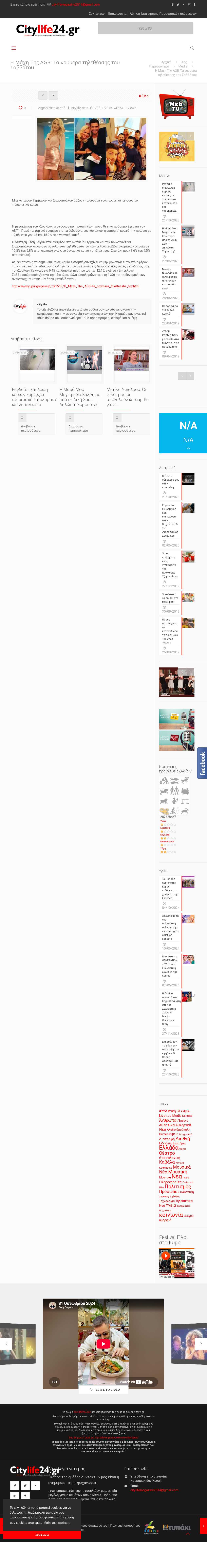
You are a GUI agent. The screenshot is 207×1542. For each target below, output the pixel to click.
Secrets (187, 1116)
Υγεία (163, 821)
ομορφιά (165, 1220)
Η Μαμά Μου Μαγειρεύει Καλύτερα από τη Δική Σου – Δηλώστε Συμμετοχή (79, 397)
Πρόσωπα (168, 1191)
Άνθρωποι (168, 1120)
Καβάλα (167, 1162)
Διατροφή (167, 1139)
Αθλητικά (167, 1125)
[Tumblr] (194, 4)
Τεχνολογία (167, 1201)
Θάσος (182, 1148)
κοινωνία (171, 1215)
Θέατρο (167, 1153)
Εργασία (164, 834)
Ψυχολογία (165, 1210)
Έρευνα (183, 1120)
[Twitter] (178, 4)
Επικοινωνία (117, 14)
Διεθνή (182, 1138)
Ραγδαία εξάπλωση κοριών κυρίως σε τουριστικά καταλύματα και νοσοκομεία (34, 397)
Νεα (177, 1176)
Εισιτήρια (179, 1143)
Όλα (145, 96)
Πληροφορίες (170, 1182)
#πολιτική (167, 1111)
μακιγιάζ (189, 1215)
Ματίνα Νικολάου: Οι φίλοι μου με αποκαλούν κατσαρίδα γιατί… (128, 397)
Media (182, 66)
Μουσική (177, 1172)
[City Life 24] (48, 30)
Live (162, 1115)
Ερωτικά (165, 828)
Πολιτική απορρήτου (125, 1525)
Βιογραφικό (185, 1134)
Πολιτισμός (178, 1187)
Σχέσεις (175, 1196)
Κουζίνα (180, 1162)
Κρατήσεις (165, 1167)
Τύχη (163, 848)
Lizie (168, 1116)
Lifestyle (183, 1111)
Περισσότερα (159, 66)
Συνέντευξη (186, 1192)
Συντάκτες (97, 14)
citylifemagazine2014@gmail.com (76, 4)
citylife (76, 108)
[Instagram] (189, 4)
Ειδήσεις (165, 1143)
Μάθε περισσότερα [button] (56, 1522)
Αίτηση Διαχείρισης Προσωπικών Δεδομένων (163, 14)
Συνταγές (164, 1196)
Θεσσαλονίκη (169, 1158)
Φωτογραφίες (183, 1206)
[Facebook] (173, 4)
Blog (184, 62)
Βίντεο (164, 1134)
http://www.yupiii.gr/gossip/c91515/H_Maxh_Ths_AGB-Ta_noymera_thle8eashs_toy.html (75, 286)
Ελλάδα (168, 1147)
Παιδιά (186, 1177)
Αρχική (166, 62)
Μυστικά (165, 1177)
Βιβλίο (173, 1134)
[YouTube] (184, 4)
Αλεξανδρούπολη (178, 1130)
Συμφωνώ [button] (42, 1534)
